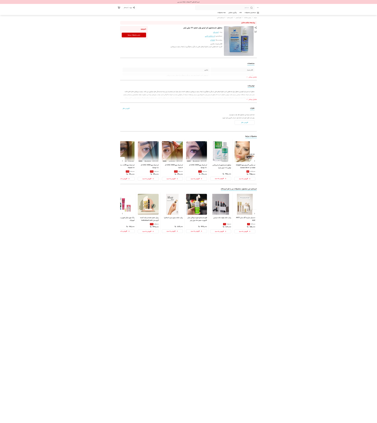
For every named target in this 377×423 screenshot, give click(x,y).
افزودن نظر (126, 108)
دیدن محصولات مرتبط (134, 35)
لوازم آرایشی (238, 18)
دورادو (255, 18)
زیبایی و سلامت (247, 18)
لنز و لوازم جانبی (221, 18)
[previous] (254, 161)
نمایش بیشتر (253, 77)
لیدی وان (216, 32)
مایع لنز (212, 40)
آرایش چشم (230, 18)
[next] (122, 161)
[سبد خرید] (119, 7)
